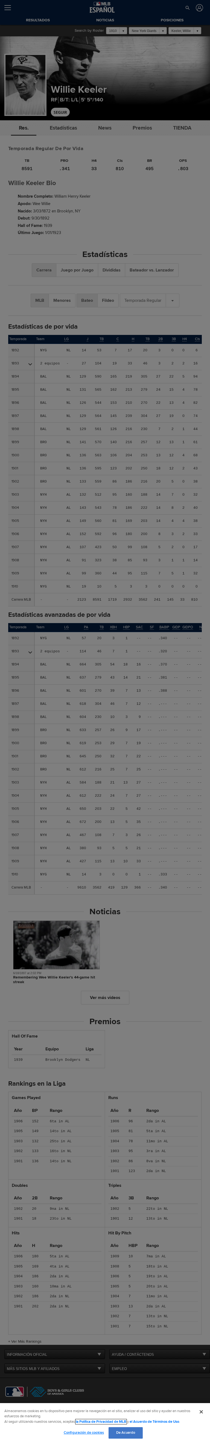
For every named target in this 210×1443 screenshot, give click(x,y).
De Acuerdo (125, 1432)
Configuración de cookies (84, 1432)
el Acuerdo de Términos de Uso (154, 1421)
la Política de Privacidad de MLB (101, 1421)
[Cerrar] (201, 1412)
